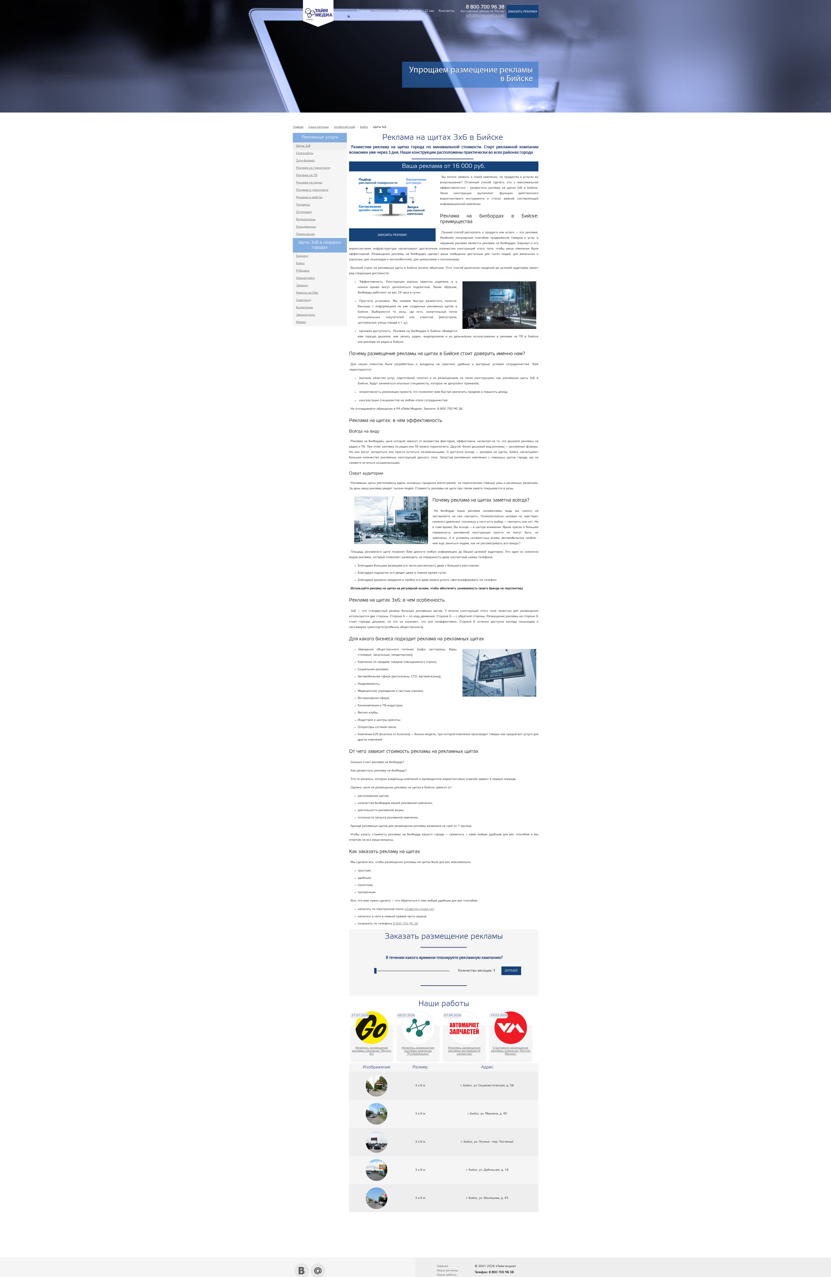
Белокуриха (304, 307)
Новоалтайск (305, 278)
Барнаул (302, 256)
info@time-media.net (485, 16)
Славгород (303, 300)
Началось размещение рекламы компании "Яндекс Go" (371, 1051)
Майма (301, 322)
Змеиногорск (306, 315)
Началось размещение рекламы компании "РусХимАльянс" (418, 1051)
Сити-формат (305, 160)
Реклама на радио (309, 182)
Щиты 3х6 (303, 146)
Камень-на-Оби (307, 292)
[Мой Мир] (318, 1265)
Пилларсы (303, 204)
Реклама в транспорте (312, 190)
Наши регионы (447, 1270)
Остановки (304, 212)
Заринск (302, 285)
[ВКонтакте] (302, 1265)
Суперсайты (304, 153)
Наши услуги (384, 11)
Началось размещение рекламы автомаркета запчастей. (464, 1051)
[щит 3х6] (376, 1086)
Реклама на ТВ (306, 175)
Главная (363, 11)
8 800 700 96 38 (405, 923)
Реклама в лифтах (309, 197)
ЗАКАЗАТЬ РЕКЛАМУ (522, 11)
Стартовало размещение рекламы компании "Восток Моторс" (510, 1051)
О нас (429, 11)
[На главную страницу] (318, 26)
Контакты (446, 11)
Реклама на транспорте (313, 168)
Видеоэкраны (306, 219)
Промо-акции (305, 234)
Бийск (300, 263)
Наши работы (410, 11)
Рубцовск (302, 270)
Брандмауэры (306, 226)
